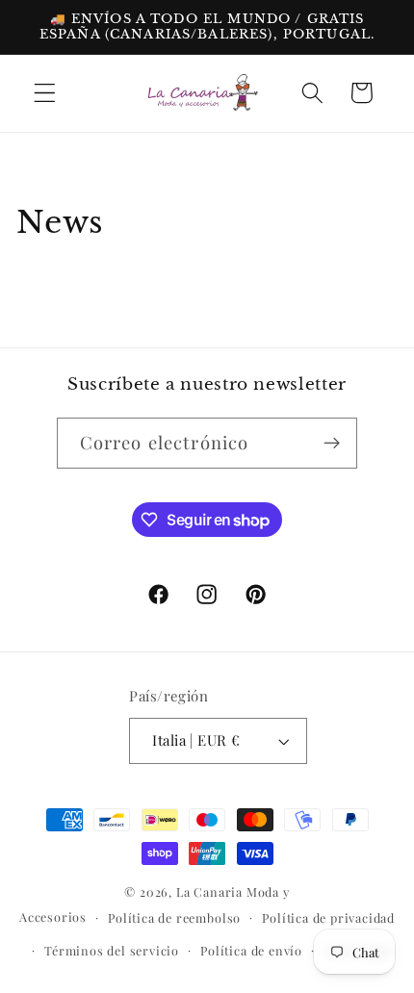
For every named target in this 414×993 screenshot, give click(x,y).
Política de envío (251, 950)
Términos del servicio (111, 950)
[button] (44, 92)
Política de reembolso (174, 917)
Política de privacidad (328, 917)
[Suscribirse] (332, 444)
